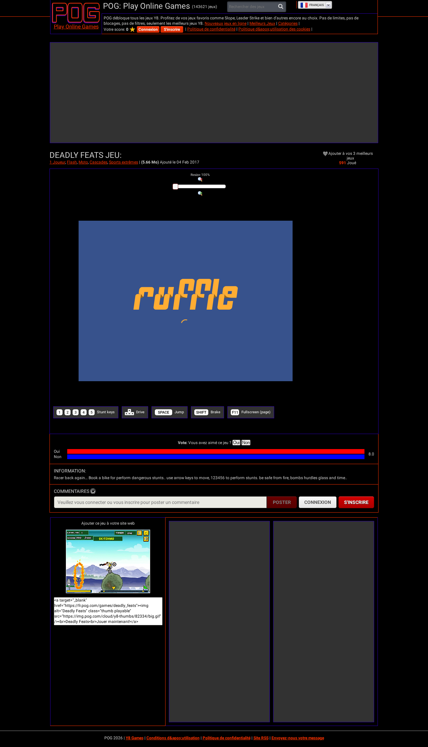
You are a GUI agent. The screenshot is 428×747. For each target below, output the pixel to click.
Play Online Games (76, 26)
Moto (83, 162)
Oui (236, 442)
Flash (72, 162)
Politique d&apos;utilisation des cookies (274, 29)
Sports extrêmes (123, 162)
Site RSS (261, 738)
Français (316, 5)
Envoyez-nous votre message (298, 738)
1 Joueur (57, 162)
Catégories (288, 23)
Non (246, 442)
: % (200, 175)
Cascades (98, 162)
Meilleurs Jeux (262, 23)
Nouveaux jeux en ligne (225, 23)
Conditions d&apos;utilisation (173, 738)
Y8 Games (134, 738)
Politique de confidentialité (211, 29)
